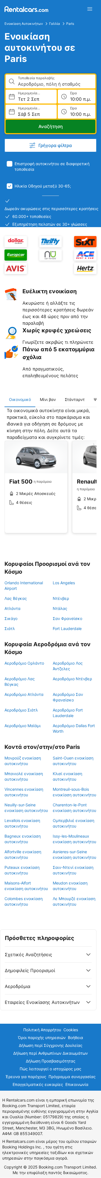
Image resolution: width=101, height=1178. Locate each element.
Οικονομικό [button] (20, 399)
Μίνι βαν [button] (48, 399)
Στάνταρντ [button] (75, 399)
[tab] (19, 399)
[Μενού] (90, 9)
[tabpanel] (50, 474)
